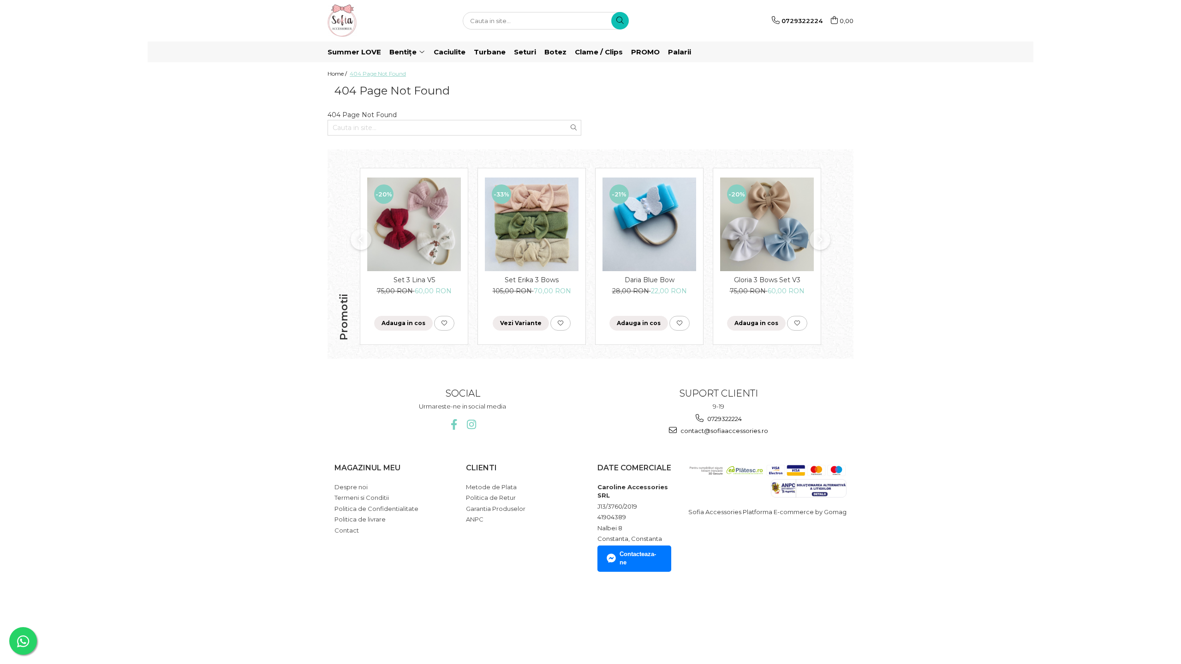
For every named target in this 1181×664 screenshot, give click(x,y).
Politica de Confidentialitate (376, 508)
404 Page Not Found (378, 73)
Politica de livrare (360, 519)
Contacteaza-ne (638, 558)
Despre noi (351, 487)
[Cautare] (620, 21)
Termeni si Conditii (361, 497)
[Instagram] (471, 424)
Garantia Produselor (495, 508)
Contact (346, 530)
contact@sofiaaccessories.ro (723, 430)
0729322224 (724, 418)
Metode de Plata (491, 487)
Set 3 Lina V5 (414, 280)
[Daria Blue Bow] (649, 224)
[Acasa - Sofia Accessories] (374, 21)
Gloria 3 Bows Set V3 (767, 280)
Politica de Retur (491, 497)
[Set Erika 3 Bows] (532, 224)
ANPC (474, 519)
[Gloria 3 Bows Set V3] (767, 224)
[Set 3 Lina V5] (414, 224)
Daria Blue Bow (649, 280)
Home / (338, 73)
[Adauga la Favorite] (444, 323)
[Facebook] (454, 424)
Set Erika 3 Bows (532, 280)
